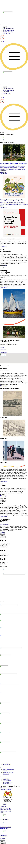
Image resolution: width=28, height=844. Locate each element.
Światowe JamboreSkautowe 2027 (7, 782)
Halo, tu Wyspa (6, 33)
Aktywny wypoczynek (8, 30)
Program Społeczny (8, 31)
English (4, 804)
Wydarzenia (6, 91)
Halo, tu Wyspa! (7, 780)
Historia (5, 771)
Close (4, 27)
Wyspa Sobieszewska (8, 28)
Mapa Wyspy (6, 779)
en (3, 41)
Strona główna (6, 764)
